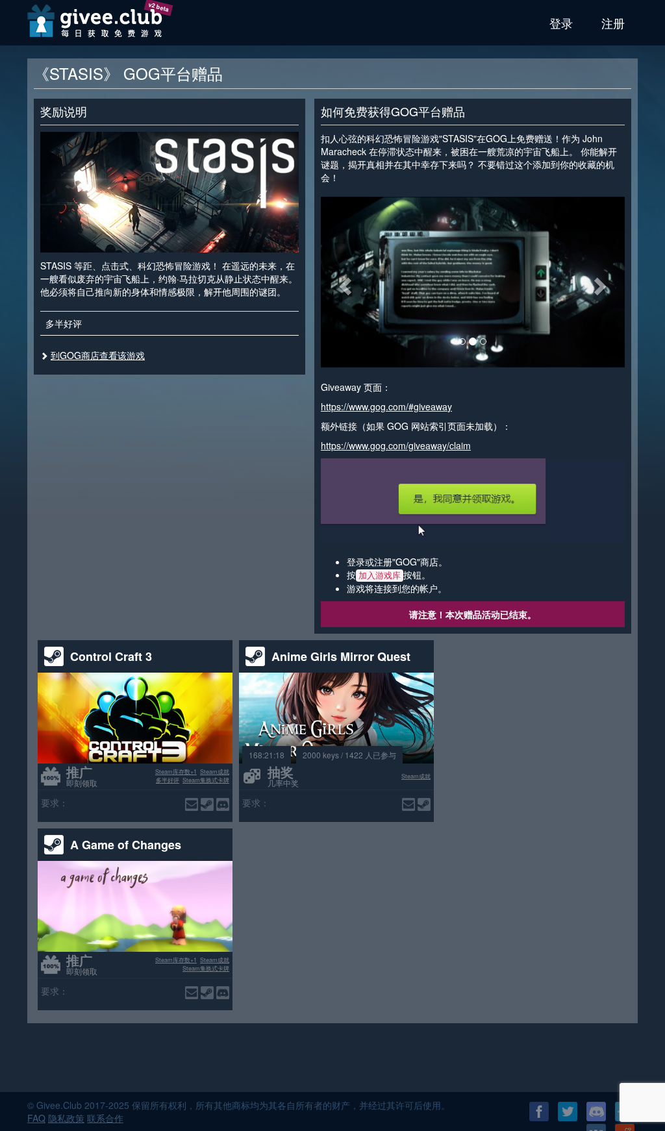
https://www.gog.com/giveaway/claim (396, 445)
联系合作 (105, 1118)
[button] (343, 282)
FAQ (36, 1118)
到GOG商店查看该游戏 (98, 355)
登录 (561, 22)
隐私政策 (66, 1118)
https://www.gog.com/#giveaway (386, 406)
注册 (613, 22)
